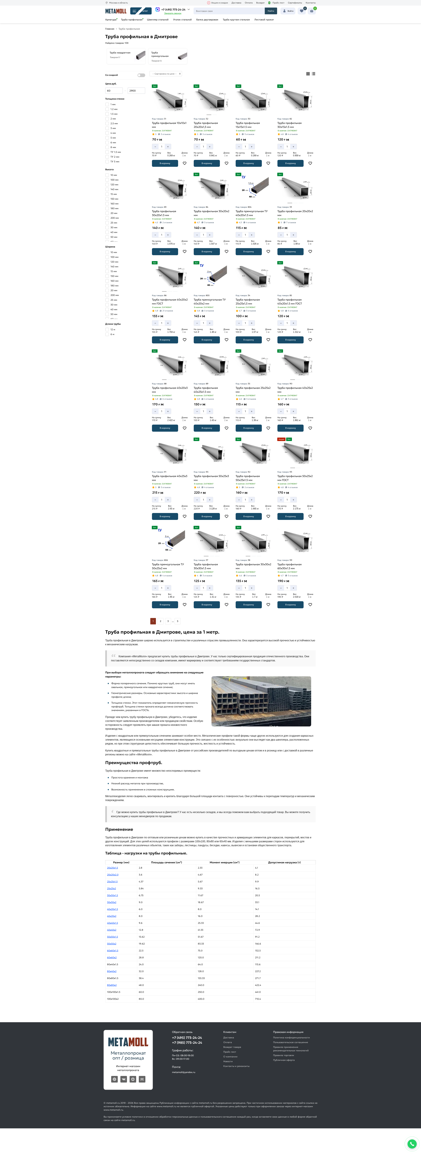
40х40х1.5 (112, 922)
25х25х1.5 (112, 881)
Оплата (249, 2)
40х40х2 (111, 929)
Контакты (311, 2)
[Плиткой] (308, 73)
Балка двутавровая (207, 19)
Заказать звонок (172, 13)
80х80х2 (112, 985)
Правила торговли (283, 1055)
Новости (228, 1061)
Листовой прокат (264, 19)
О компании (230, 1056)
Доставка (236, 2)
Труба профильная (131, 19)
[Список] (313, 73)
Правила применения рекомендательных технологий (291, 1049)
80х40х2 (111, 971)
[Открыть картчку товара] (169, 99)
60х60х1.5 (112, 950)
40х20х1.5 (112, 909)
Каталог (143, 10)
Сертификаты (295, 2)
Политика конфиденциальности (291, 1037)
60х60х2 (112, 957)
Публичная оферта (284, 1060)
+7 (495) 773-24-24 (173, 9)
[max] (158, 9)
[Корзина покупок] (312, 11)
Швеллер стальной (158, 19)
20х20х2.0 (112, 874)
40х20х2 (111, 916)
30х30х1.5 (112, 895)
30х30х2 (111, 902)
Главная (109, 28)
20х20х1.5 (112, 867)
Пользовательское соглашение (290, 1042)
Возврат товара (232, 1047)
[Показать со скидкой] (141, 75)
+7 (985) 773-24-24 (187, 1042)
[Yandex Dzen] (133, 1079)
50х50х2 (111, 943)
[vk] (123, 1079)
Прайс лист (278, 2)
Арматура (110, 19)
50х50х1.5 (112, 936)
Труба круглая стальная (236, 19)
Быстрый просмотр (170, 110)
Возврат (260, 2)
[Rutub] (142, 1079)
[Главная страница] (116, 10)
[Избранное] (302, 11)
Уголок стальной (182, 19)
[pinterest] (114, 1079)
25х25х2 (111, 888)
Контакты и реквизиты (236, 1066)
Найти (271, 11)
